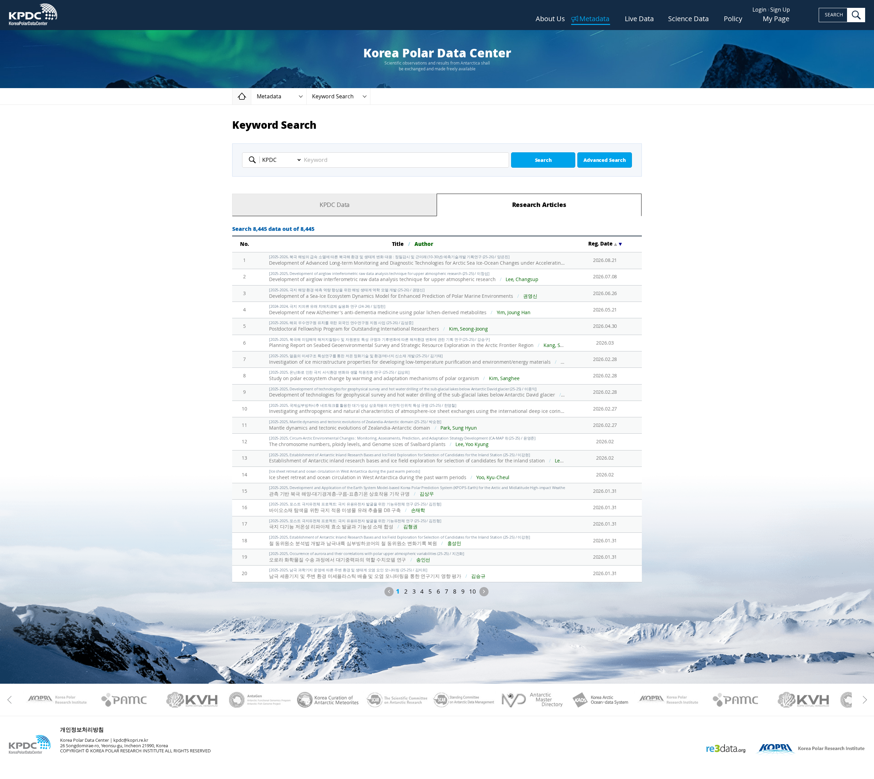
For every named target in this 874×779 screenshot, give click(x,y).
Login (759, 9)
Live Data (639, 19)
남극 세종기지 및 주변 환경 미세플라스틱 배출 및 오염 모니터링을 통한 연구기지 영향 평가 (377, 573)
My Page (776, 19)
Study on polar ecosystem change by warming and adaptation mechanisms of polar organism (394, 375)
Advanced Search (604, 160)
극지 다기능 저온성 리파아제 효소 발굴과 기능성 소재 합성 (355, 524)
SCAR (396, 699)
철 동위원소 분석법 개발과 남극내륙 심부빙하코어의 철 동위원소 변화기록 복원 (399, 540)
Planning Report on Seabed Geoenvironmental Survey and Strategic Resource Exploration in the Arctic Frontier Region (417, 343)
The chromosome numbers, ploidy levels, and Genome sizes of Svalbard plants (402, 441)
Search (543, 160)
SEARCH (834, 15)
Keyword (254, 159)
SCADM (464, 699)
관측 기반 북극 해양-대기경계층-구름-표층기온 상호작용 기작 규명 (417, 491)
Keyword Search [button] (333, 96)
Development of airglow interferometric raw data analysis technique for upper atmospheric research (403, 277)
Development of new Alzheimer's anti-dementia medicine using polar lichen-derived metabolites (400, 310)
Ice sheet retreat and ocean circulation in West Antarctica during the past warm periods (389, 475)
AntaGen (260, 699)
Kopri (56, 699)
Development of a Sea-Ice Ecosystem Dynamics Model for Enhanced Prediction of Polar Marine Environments (403, 293)
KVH (192, 699)
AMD (532, 699)
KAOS (600, 699)
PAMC (124, 699)
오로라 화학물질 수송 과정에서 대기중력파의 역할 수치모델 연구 (366, 557)
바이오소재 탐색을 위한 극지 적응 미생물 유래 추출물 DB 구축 (355, 507)
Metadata (594, 19)
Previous (389, 591)
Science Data (688, 19)
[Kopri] (56, 700)
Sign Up (780, 9)
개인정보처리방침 (82, 729)
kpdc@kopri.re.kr (130, 740)
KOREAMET (328, 699)
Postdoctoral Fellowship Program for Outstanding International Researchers (378, 326)
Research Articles (539, 205)
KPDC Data (335, 205)
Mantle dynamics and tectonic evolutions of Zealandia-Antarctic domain (373, 425)
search (856, 15)
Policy (733, 19)
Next (484, 591)
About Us (550, 19)
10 (472, 591)
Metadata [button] (269, 96)
